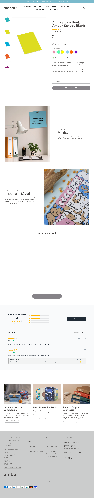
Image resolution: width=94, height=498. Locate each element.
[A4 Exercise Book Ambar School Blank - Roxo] (17, 278)
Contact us (31, 443)
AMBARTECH (40, 9)
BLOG (56, 9)
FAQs (47, 441)
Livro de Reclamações (52, 446)
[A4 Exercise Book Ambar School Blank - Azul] (12, 278)
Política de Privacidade (52, 451)
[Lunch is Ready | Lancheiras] (17, 394)
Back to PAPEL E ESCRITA (48, 296)
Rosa (54, 52)
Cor (56, 48)
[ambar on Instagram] (65, 458)
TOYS (49, 9)
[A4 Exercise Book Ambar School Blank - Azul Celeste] (7, 278)
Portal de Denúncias (51, 456)
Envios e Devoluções (52, 443)
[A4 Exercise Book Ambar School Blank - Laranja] (15, 278)
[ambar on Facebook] (69, 458)
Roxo (76, 52)
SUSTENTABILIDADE (29, 6)
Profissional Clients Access (35, 451)
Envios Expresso (60, 77)
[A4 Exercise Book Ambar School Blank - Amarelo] (10, 278)
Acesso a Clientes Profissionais (12, 467)
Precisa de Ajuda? (61, 81)
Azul (67, 52)
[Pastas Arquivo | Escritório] (76, 394)
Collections (59, 19)
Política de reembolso (52, 448)
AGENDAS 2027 (44, 6)
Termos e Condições (51, 454)
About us (31, 441)
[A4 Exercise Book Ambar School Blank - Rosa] (5, 278)
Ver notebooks (41, 418)
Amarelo (63, 52)
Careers (30, 448)
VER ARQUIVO (69, 422)
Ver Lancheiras (12, 421)
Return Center (32, 446)
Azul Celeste (58, 52)
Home (53, 19)
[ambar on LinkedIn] (72, 458)
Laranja (71, 52)
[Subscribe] (80, 452)
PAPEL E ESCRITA (68, 19)
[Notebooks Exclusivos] (47, 394)
